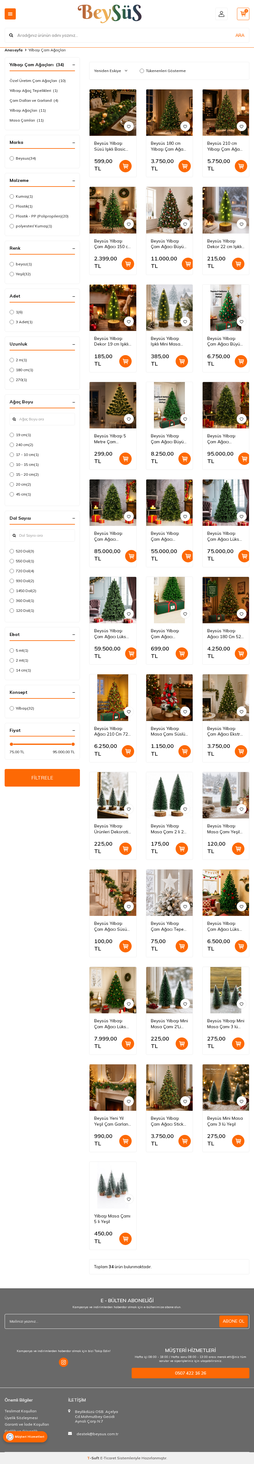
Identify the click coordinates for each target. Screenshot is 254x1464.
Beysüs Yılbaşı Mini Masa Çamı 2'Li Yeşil (169, 1024)
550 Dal (25, 561)
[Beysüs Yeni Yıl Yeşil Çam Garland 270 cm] (113, 1087)
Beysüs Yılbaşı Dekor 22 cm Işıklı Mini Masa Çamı (224, 244)
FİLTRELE (42, 778)
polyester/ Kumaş (34, 226)
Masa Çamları (27, 120)
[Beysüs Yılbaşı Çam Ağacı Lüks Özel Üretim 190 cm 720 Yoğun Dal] (226, 892)
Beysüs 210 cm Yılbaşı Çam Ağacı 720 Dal (225, 146)
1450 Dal (26, 590)
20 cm (23, 484)
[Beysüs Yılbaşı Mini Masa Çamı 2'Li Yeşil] (169, 990)
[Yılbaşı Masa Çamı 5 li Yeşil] (113, 1185)
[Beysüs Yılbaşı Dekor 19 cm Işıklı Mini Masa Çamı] (113, 308)
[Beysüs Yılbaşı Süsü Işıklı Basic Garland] (113, 112)
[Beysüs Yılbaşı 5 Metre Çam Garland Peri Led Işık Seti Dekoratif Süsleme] (113, 405)
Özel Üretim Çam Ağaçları (38, 80)
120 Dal (25, 610)
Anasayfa (14, 50)
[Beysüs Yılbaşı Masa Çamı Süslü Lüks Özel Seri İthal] (169, 697)
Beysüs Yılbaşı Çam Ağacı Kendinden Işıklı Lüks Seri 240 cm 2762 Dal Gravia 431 (224, 439)
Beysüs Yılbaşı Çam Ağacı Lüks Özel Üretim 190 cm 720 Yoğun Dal (225, 926)
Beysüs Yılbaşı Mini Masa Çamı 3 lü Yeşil (225, 1024)
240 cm (24, 444)
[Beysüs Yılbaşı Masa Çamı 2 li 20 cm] (169, 795)
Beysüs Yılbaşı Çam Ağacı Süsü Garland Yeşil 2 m (111, 926)
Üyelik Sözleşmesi (21, 1417)
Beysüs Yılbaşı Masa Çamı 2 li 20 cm (168, 829)
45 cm (23, 494)
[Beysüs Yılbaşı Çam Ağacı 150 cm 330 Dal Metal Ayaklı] (113, 210)
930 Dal (25, 580)
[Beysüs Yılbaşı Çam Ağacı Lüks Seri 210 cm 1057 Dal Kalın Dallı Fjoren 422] (113, 600)
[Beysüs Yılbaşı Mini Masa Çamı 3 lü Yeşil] (226, 990)
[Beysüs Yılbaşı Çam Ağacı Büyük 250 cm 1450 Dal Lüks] (169, 210)
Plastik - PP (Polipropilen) (42, 216)
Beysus (26, 158)
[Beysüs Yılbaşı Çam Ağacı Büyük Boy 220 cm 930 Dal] (169, 405)
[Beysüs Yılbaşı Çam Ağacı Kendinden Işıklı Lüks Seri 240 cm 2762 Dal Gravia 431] (226, 405)
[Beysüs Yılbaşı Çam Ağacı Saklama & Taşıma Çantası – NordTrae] (169, 600)
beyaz (24, 264)
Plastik (24, 206)
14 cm (23, 670)
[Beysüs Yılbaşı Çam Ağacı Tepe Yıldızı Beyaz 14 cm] (169, 892)
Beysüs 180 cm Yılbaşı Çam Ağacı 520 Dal (168, 146)
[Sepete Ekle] (125, 166)
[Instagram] (63, 1362)
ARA (239, 35)
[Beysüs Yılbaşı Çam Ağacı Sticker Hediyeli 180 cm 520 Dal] (169, 1087)
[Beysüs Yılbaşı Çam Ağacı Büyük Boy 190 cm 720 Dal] (226, 308)
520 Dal (25, 551)
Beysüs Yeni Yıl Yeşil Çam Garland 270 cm (112, 1121)
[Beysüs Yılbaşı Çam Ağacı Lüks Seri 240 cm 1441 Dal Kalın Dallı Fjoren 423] (226, 502)
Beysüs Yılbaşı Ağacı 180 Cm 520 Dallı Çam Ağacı (225, 634)
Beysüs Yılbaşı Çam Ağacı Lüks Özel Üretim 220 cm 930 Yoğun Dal (112, 1024)
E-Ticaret (108, 1458)
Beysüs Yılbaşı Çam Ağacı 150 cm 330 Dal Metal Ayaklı (112, 244)
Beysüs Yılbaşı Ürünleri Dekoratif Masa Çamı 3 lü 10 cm (112, 829)
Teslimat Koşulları (21, 1411)
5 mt (22, 650)
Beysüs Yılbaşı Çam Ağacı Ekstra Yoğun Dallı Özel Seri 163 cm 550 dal (225, 731)
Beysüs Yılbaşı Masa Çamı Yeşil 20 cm (223, 829)
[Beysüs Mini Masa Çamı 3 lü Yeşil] (226, 1087)
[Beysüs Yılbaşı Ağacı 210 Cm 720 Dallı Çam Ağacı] (113, 697)
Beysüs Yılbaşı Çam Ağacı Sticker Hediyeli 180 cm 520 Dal (169, 1121)
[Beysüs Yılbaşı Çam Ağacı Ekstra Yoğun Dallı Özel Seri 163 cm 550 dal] (226, 697)
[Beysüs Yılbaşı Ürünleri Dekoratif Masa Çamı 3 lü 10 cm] (113, 795)
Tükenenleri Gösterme (166, 70)
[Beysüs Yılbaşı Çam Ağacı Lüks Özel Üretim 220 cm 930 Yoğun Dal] (113, 990)
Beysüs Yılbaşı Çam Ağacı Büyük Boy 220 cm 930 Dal (168, 439)
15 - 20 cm (27, 474)
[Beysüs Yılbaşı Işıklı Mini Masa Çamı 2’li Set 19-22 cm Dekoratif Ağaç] (169, 308)
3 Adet (24, 322)
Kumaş (24, 196)
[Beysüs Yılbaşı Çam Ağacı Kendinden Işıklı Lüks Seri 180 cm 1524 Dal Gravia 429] (169, 502)
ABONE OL (233, 1321)
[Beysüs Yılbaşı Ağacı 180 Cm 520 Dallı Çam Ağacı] (226, 600)
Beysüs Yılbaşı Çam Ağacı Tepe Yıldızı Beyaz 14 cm (167, 926)
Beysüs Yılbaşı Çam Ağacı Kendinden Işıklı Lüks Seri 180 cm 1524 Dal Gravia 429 (167, 536)
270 (21, 379)
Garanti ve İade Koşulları (27, 1424)
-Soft (93, 1458)
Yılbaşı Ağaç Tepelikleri (34, 90)
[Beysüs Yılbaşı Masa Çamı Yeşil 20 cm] (226, 795)
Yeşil (23, 274)
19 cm (23, 434)
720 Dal (25, 571)
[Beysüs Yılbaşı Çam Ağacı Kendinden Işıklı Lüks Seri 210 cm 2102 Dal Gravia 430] (113, 502)
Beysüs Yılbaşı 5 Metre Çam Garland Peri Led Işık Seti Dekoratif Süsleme (111, 439)
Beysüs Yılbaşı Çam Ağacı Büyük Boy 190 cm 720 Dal (224, 341)
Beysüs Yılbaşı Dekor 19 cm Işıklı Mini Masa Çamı (111, 341)
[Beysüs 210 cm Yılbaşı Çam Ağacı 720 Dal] (226, 112)
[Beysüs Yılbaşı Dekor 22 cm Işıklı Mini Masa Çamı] (226, 210)
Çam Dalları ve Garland (34, 100)
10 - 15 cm (27, 464)
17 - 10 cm (27, 454)
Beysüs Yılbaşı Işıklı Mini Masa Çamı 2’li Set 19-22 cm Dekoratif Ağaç (167, 341)
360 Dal (25, 600)
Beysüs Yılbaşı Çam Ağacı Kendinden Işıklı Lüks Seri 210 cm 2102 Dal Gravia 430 (111, 536)
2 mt (22, 660)
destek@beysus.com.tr (97, 1434)
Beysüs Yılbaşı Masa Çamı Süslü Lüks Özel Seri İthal (168, 731)
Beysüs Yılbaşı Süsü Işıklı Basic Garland (109, 146)
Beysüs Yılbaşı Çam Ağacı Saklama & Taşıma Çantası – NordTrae (168, 634)
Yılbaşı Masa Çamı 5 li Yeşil (112, 1219)
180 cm (24, 369)
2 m (21, 360)
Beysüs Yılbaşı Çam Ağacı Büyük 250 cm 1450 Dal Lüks (168, 244)
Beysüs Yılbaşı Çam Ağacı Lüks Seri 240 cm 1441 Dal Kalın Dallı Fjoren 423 (224, 536)
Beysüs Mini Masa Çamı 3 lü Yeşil (225, 1121)
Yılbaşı (25, 708)
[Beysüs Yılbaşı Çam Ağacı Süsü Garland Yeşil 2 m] (113, 892)
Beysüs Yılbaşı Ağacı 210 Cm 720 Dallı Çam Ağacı (112, 731)
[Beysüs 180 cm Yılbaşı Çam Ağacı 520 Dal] (169, 112)
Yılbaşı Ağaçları (28, 110)
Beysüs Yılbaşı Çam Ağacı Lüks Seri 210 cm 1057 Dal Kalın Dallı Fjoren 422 (111, 634)
